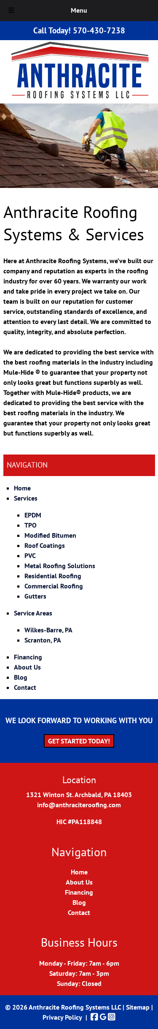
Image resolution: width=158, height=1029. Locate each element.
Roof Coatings (44, 545)
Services (25, 498)
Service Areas (33, 613)
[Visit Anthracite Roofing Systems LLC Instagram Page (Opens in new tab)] (111, 1017)
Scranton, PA (42, 640)
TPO (30, 525)
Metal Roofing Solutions (59, 565)
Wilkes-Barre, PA (48, 630)
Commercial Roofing (53, 586)
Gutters (35, 596)
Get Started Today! (79, 741)
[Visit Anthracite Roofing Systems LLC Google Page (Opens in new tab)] (103, 1017)
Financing (28, 657)
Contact (25, 687)
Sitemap (138, 1007)
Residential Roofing (52, 576)
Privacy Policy (62, 1017)
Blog (20, 677)
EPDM (32, 515)
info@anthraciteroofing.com (79, 804)
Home (22, 488)
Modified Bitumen (50, 535)
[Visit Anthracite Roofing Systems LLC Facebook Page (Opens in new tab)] (94, 1017)
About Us (27, 667)
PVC (30, 555)
